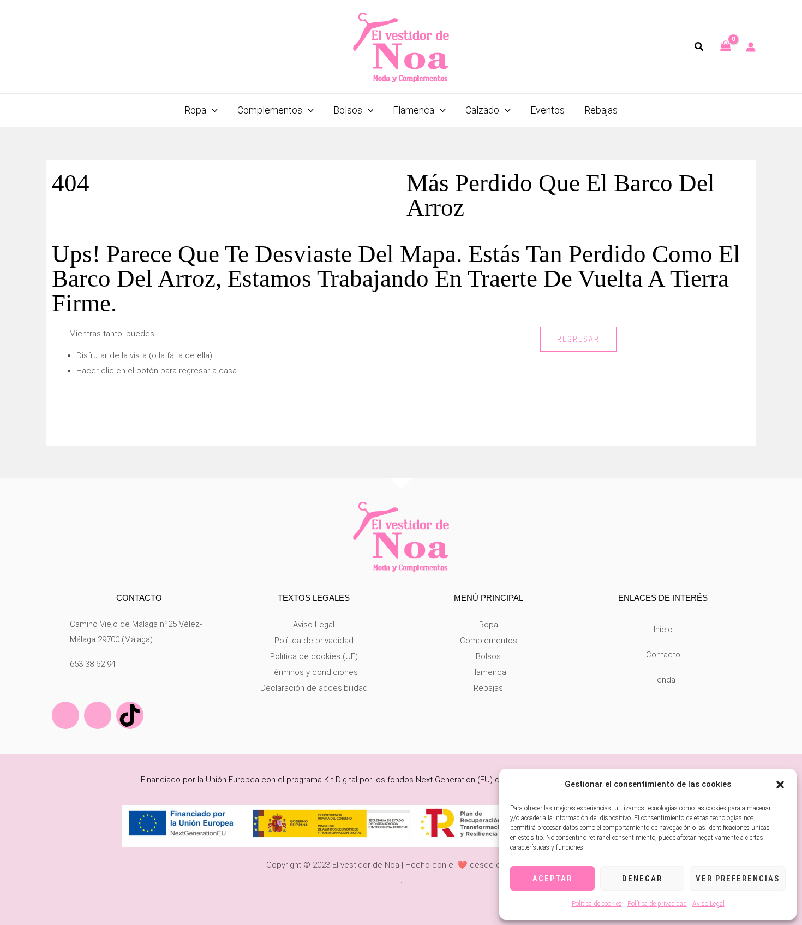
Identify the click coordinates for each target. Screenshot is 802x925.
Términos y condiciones (314, 672)
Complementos (488, 640)
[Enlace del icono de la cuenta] (751, 47)
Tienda (662, 680)
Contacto (663, 655)
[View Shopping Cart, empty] (725, 46)
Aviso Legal (708, 904)
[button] (780, 784)
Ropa (488, 625)
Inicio (663, 630)
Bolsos (488, 656)
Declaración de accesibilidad (314, 688)
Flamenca (488, 672)
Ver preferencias (738, 879)
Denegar (642, 879)
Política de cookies (597, 904)
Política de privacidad (657, 904)
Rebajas (488, 688)
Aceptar (552, 879)
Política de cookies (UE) (314, 656)
